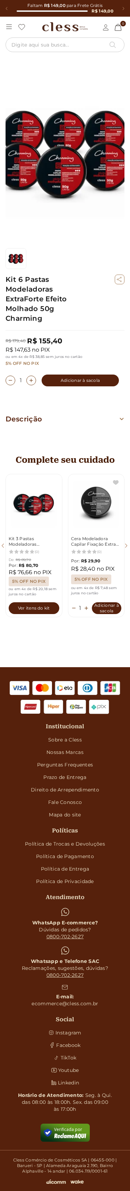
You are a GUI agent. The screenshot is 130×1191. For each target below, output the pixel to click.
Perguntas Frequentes (65, 765)
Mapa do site (65, 815)
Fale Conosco (65, 802)
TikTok (69, 1058)
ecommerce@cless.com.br (65, 1003)
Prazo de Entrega (64, 777)
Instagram (68, 1033)
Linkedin (68, 1083)
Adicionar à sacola (80, 380)
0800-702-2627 (65, 936)
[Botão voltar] (6, 8)
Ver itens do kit (34, 608)
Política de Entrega (65, 869)
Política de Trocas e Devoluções (65, 844)
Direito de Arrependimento (65, 790)
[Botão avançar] (123, 8)
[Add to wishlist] (115, 482)
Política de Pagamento (65, 856)
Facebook (68, 1045)
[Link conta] (105, 27)
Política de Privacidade (65, 881)
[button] (119, 279)
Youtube (68, 1070)
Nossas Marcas (65, 752)
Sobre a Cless (65, 740)
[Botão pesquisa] (113, 45)
